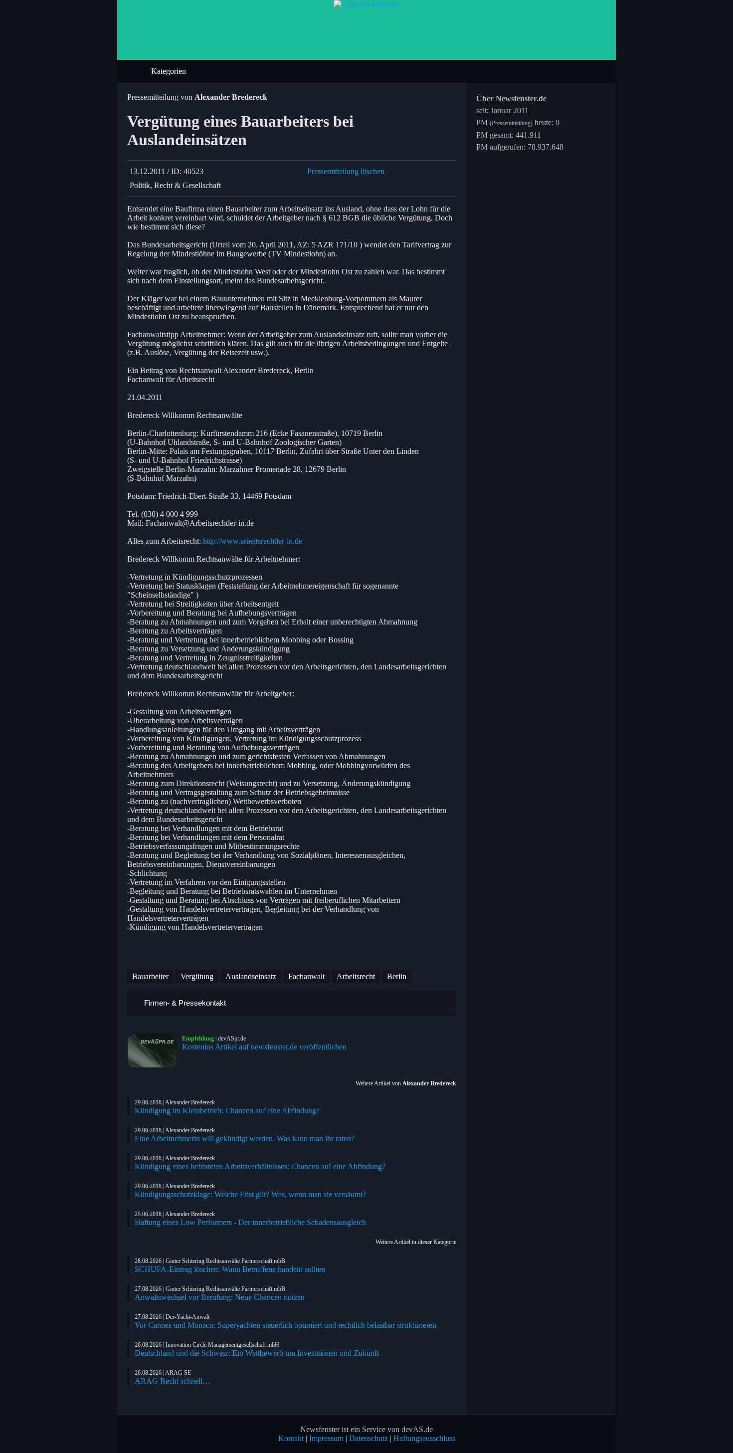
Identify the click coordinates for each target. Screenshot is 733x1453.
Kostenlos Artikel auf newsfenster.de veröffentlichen (264, 1046)
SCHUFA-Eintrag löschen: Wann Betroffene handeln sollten (230, 1269)
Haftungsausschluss (424, 1438)
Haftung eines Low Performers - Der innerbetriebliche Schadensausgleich (250, 1222)
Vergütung (197, 976)
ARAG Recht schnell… (172, 1381)
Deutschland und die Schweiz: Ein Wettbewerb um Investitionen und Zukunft (257, 1353)
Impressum (326, 1438)
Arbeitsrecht (356, 976)
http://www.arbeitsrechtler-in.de (252, 541)
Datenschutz (368, 1438)
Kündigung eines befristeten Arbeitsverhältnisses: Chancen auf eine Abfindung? (260, 1166)
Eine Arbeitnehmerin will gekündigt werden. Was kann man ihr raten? (245, 1138)
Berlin (396, 976)
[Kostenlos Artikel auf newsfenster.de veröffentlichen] (154, 1051)
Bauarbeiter (150, 976)
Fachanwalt (306, 976)
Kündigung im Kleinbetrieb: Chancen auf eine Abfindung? (227, 1110)
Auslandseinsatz (250, 976)
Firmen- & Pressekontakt (184, 1003)
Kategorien (169, 71)
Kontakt (291, 1438)
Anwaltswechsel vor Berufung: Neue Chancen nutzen (220, 1297)
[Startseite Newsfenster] (367, 4)
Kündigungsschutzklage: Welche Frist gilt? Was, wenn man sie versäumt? (250, 1194)
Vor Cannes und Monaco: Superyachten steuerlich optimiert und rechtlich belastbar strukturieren (285, 1325)
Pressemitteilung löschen (345, 171)
